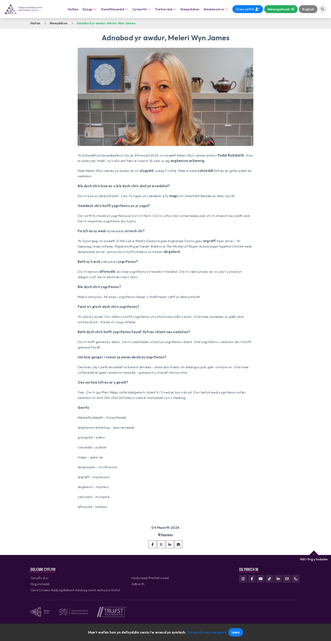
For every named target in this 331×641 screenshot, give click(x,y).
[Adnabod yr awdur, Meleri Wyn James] (178, 544)
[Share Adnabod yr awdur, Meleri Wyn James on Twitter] (161, 544)
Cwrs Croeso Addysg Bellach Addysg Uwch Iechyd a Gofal (75, 590)
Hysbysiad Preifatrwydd (150, 578)
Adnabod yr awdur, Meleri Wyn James (106, 23)
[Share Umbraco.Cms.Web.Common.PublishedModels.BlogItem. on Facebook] (152, 544)
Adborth (138, 584)
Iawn (236, 632)
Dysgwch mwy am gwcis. (208, 632)
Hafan (73, 9)
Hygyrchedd (39, 584)
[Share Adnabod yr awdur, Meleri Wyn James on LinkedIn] (170, 544)
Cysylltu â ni (39, 578)
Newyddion (58, 23)
